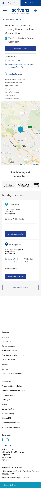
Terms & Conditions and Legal (13, 390)
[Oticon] (24, 184)
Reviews (5, 364)
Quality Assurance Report (12, 373)
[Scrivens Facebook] (2, 440)
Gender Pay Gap (8, 409)
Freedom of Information (11, 422)
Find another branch (20, 287)
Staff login (6, 400)
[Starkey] (9, 184)
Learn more (6, 337)
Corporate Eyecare (9, 395)
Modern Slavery (8, 413)
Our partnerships (8, 346)
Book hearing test (20, 48)
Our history (6, 341)
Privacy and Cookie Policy (12, 386)
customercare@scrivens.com (18, 477)
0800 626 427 (16, 467)
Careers (5, 369)
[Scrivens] (20, 11)
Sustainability (7, 418)
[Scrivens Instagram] (7, 440)
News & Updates (8, 360)
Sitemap (5, 404)
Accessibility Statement (11, 427)
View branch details (15, 234)
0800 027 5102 (14, 61)
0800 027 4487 (8, 474)
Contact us (6, 445)
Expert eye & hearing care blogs (14, 355)
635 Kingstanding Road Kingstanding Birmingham (14, 251)
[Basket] (35, 10)
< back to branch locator (12, 19)
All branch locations (9, 350)
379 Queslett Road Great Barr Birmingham (12, 211)
